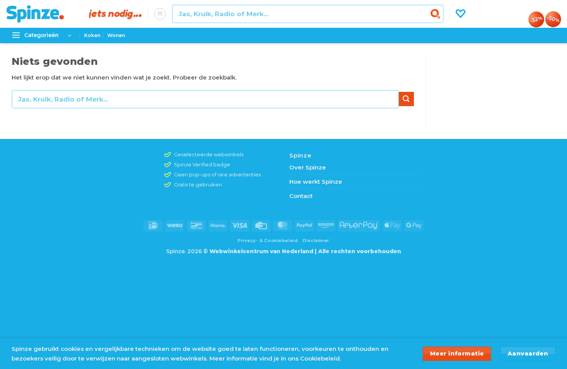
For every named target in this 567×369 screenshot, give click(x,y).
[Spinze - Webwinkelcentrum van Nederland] (42, 14)
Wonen (116, 35)
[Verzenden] (436, 14)
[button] (160, 14)
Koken (92, 35)
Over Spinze (307, 167)
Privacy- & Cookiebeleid (268, 240)
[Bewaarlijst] (461, 14)
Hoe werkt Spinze (315, 181)
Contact (301, 196)
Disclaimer (316, 240)
